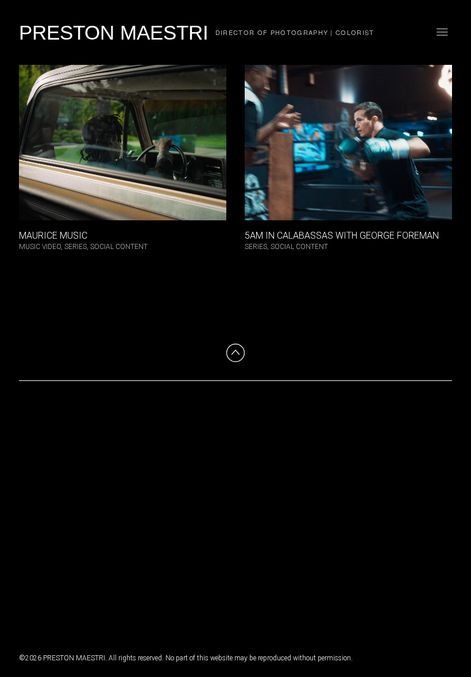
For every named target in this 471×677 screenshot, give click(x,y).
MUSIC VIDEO (40, 247)
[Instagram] (28, 596)
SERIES (75, 247)
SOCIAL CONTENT (119, 247)
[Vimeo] (51, 596)
